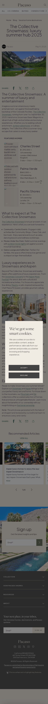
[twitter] (20, 88)
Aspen (28, 388)
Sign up (38, 630)
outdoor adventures (21, 125)
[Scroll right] (46, 11)
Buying (25, 11)
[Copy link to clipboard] (33, 88)
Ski (35, 394)
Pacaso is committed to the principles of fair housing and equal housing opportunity (24, 666)
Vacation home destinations (30, 20)
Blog (15, 20)
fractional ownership (25, 405)
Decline (24, 375)
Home (8, 20)
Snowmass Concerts (14, 276)
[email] (26, 88)
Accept (24, 368)
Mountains (25, 394)
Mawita (14, 285)
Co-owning (13, 11)
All (3, 11)
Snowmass (17, 388)
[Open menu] (3, 4)
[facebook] (13, 88)
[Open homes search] (45, 5)
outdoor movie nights (17, 244)
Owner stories (38, 11)
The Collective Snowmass (13, 221)
